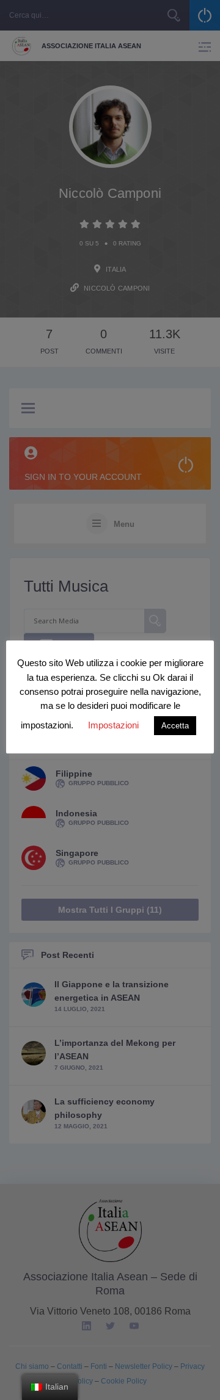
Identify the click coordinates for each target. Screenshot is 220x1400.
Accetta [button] (175, 725)
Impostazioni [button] (113, 725)
